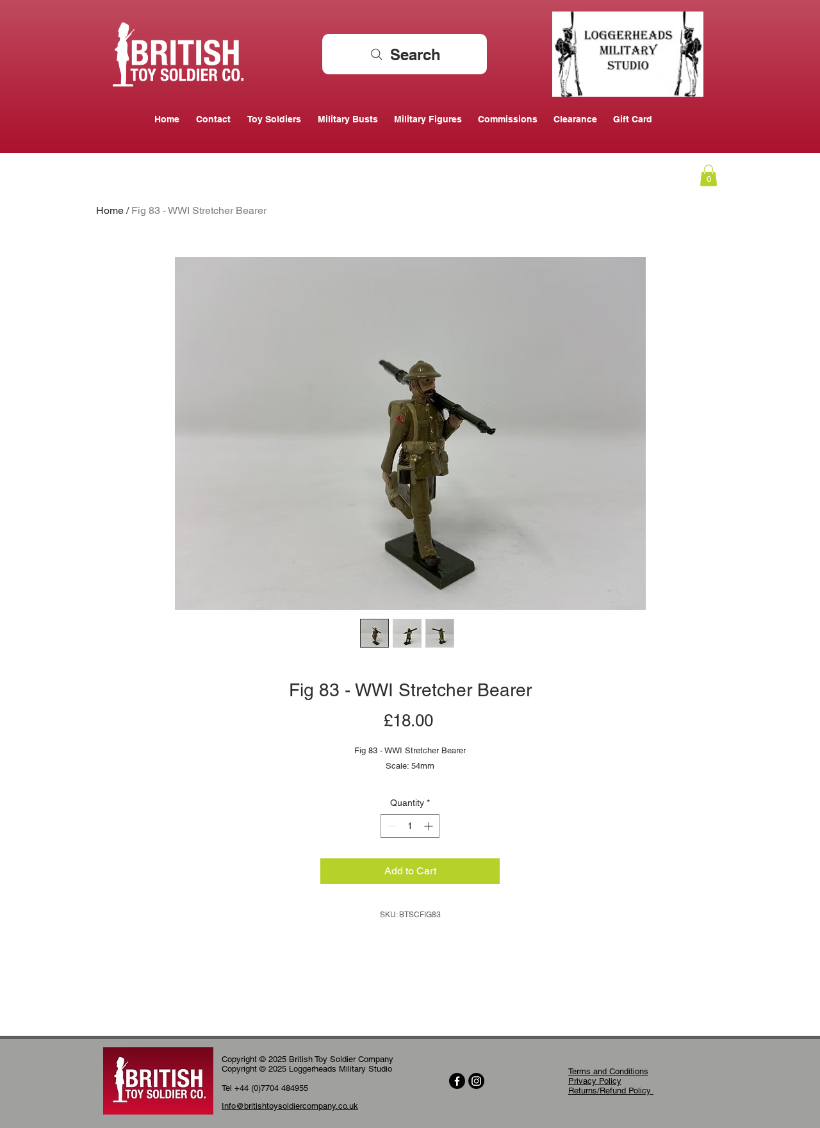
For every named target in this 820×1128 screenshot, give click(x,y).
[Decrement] (390, 826)
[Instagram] (476, 1081)
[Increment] (430, 826)
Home (110, 210)
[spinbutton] (410, 826)
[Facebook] (457, 1081)
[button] (709, 175)
